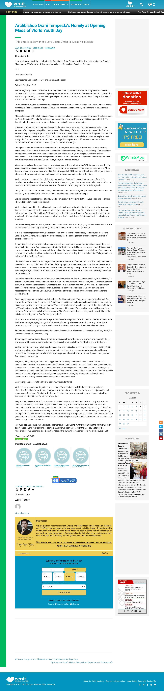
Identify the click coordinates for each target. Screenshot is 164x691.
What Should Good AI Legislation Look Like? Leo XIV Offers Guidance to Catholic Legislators (132, 177)
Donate (86, 4)
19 (136, 415)
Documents (76, 4)
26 (136, 419)
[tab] (125, 582)
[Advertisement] (64, 637)
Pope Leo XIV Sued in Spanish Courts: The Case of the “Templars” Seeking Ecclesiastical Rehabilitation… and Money (136, 252)
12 (136, 411)
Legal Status (132, 681)
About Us (87, 681)
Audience (100, 681)
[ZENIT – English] (18, 4)
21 (144, 415)
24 (128, 419)
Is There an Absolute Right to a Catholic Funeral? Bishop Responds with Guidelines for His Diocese (136, 285)
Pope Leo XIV (38, 4)
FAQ (94, 681)
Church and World (61, 4)
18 (132, 415)
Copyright (142, 681)
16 (124, 415)
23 (124, 419)
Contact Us (151, 681)
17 (128, 415)
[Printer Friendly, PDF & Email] (21, 439)
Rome (48, 4)
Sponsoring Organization (115, 681)
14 (144, 411)
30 (124, 424)
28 (144, 419)
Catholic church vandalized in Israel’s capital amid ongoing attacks (62, 12)
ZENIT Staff (38, 48)
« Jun (119, 429)
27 (140, 419)
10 (128, 411)
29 (120, 424)
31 (128, 424)
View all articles (22, 513)
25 (132, 419)
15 (120, 415)
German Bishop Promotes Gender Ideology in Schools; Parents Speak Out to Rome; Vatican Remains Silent (136, 269)
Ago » (124, 429)
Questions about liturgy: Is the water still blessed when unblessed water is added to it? (137, 236)
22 (120, 419)
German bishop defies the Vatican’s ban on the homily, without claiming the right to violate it (136, 299)
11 (132, 411)
